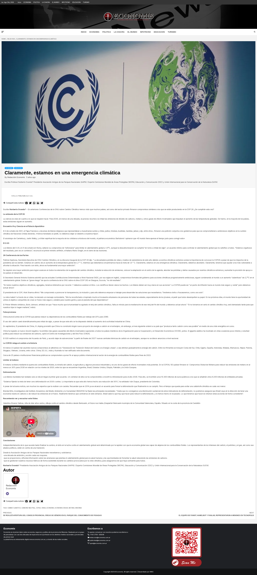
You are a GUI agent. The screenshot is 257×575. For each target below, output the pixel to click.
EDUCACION (76, 2)
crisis (43, 508)
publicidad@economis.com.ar (99, 540)
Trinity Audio (21, 196)
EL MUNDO (55, 2)
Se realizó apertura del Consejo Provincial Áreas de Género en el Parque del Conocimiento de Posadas (52, 514)
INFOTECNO (66, 2)
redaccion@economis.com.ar (99, 537)
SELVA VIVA (18, 168)
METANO (71, 508)
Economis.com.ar (61, 508)
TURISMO (86, 2)
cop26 (38, 508)
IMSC (151, 572)
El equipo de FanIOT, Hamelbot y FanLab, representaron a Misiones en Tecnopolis (216, 514)
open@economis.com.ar (98, 543)
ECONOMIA (27, 2)
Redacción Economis (16, 177)
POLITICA (36, 2)
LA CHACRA (46, 2)
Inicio (19, 2)
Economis (50, 508)
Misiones (78, 508)
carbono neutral (28, 508)
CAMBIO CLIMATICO (14, 508)
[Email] (7, 493)
